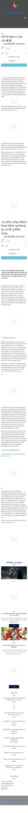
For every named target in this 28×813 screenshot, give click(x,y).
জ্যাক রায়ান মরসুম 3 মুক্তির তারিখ (10, 450)
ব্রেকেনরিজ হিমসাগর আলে (8, 338)
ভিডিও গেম (14, 428)
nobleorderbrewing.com (12, 800)
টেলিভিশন (14, 725)
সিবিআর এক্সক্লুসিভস (14, 742)
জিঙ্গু (14, 706)
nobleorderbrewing (14, 13)
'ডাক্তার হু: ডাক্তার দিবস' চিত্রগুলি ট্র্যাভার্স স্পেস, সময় (14, 759)
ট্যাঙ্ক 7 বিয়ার (4, 787)
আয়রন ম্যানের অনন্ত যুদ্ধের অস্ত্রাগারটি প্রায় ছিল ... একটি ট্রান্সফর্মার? (14, 739)
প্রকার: (10, 57)
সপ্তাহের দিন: (3, 48)
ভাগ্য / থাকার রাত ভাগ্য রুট (6, 781)
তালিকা (14, 717)
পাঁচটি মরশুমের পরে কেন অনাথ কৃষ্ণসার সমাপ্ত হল (14, 753)
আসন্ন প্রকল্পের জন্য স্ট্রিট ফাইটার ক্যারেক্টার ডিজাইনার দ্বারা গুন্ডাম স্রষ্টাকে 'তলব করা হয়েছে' (14, 699)
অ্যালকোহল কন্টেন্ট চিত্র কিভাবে (7, 783)
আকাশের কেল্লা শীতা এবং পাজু (7, 785)
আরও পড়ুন (14, 625)
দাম (14, 708)
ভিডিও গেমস (14, 581)
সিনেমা (14, 57)
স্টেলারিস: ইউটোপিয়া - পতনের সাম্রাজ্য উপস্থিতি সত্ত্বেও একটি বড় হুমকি (14, 730)
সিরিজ (18, 57)
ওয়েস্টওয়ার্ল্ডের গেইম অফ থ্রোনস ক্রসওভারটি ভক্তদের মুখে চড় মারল (14, 722)
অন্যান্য (14, 702)
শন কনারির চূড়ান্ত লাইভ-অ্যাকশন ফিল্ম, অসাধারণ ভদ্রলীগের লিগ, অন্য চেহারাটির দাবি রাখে (14, 766)
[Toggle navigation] (25, 18)
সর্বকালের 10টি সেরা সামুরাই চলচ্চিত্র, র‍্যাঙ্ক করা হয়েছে (14, 746)
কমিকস (2, 34)
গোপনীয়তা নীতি (23, 800)
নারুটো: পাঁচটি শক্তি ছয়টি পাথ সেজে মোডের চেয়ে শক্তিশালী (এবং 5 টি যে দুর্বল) (14, 714)
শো (14, 65)
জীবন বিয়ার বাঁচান (4, 789)
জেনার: (2, 53)
